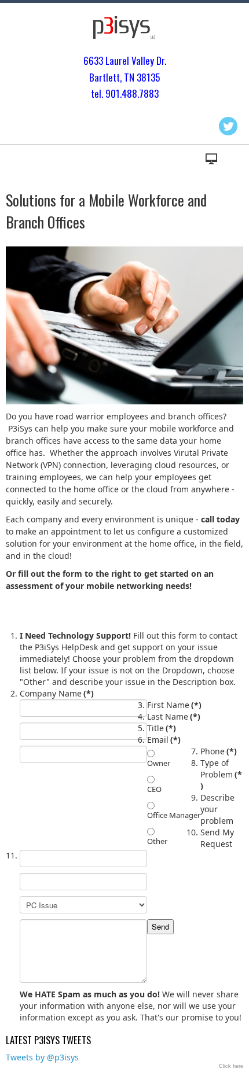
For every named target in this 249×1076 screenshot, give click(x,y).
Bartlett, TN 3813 (122, 77)
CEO (154, 789)
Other (157, 841)
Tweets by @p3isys (42, 1057)
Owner (158, 763)
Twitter (228, 126)
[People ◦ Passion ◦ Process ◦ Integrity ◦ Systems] (124, 27)
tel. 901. (106, 93)
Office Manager (173, 815)
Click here (231, 1066)
